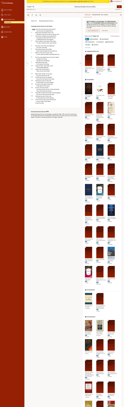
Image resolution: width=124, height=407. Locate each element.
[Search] (119, 6)
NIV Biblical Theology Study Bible (88, 138)
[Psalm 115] (27, 63)
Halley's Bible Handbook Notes (100, 373)
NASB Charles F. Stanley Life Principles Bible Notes (100, 116)
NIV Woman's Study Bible (99, 197)
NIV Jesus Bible (111, 157)
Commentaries (91, 317)
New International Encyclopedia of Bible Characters (100, 307)
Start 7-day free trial (93, 30)
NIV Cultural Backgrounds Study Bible (112, 138)
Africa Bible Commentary (88, 333)
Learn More (105, 30)
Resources (88, 14)
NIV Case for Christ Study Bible (100, 137)
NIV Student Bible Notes (100, 176)
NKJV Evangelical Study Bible (89, 239)
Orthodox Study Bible (111, 67)
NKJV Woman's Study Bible (88, 279)
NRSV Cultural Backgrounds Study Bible (89, 68)
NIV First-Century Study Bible (89, 157)
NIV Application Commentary (111, 394)
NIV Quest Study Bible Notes (89, 176)
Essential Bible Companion (111, 352)
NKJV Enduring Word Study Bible (112, 217)
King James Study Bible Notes (89, 115)
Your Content (104, 14)
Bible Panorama (89, 351)
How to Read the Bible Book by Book (112, 373)
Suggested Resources (93, 51)
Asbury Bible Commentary (99, 333)
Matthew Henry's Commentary (89, 394)
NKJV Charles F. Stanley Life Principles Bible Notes (88, 219)
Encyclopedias (91, 290)
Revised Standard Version (38, 111)
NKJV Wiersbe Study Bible (111, 260)
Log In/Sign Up (117, 1)
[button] (116, 1)
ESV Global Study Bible (100, 96)
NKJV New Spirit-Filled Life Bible (89, 260)
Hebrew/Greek (96, 14)
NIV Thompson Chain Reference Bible (89, 198)
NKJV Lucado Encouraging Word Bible (100, 240)
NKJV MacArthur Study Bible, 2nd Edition (112, 240)
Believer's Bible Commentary (111, 333)
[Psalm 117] (81, 63)
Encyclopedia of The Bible (88, 306)
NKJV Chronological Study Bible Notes (101, 217)
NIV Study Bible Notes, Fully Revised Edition (111, 177)
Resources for (92, 36)
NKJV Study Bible (100, 259)
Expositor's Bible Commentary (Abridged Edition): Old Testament (100, 69)
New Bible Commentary (99, 394)
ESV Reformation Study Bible (112, 96)
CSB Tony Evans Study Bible (88, 96)
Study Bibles (90, 79)
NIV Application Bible (111, 115)
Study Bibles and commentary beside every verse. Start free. (68, 1)
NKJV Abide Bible (112, 196)
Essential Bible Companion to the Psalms (100, 353)
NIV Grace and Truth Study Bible (100, 157)
